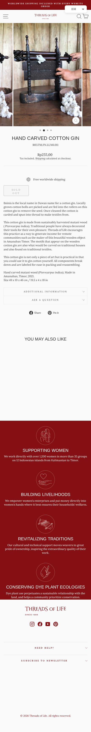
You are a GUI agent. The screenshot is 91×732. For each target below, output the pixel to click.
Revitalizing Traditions (45, 538)
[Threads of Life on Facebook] (40, 628)
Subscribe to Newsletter (44, 660)
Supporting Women (45, 450)
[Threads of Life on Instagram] (32, 628)
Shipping (40, 158)
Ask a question (45, 300)
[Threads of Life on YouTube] (48, 628)
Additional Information (45, 291)
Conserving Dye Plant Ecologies (45, 587)
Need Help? (44, 647)
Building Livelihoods (45, 494)
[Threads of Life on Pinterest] (55, 628)
